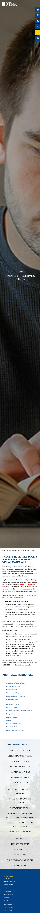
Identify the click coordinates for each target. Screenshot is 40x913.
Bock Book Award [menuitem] (12, 707)
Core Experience (20, 783)
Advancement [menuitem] (7, 891)
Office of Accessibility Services (20, 792)
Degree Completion (20, 767)
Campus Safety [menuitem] (8, 911)
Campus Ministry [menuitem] (8, 907)
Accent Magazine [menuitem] (8, 885)
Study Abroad (20, 855)
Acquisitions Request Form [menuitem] (15, 683)
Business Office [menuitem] (8, 904)
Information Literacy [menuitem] (13, 686)
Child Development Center (20, 860)
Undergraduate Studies (20, 756)
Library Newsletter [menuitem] (12, 699)
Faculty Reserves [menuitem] (12, 689)
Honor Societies (20, 849)
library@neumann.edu (23, 665)
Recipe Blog (10, 714)
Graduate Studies (20, 761)
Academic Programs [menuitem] (9, 881)
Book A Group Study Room (15, 730)
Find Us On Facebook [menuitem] (13, 724)
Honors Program (20, 844)
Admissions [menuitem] (7, 888)
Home (4, 550)
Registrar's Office (20, 777)
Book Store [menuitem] (7, 901)
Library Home (13, 550)
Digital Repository (12, 717)
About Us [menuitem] (6, 878)
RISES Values (20, 865)
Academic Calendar (20, 772)
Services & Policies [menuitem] (12, 704)
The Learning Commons (20, 832)
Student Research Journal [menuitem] (19, 711)
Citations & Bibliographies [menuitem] (15, 693)
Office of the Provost (20, 751)
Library (20, 839)
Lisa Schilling (16, 607)
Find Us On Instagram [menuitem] (13, 727)
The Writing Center (20, 808)
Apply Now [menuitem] (7, 898)
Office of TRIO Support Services (20, 801)
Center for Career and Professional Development (20, 815)
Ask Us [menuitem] (8, 720)
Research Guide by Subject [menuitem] (15, 696)
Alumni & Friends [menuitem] (8, 894)
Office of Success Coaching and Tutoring (20, 824)
